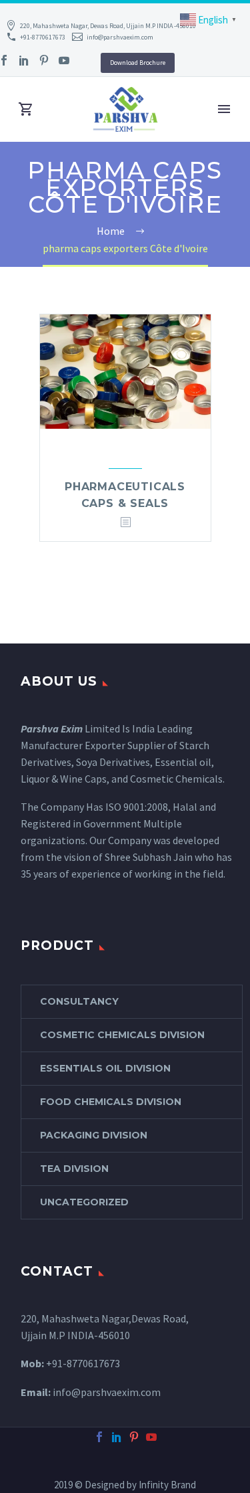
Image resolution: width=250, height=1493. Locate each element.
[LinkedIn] (24, 60)
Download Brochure (137, 62)
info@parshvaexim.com (120, 37)
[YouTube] (64, 60)
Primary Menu (224, 109)
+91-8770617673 (42, 37)
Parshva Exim (52, 728)
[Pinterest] (44, 60)
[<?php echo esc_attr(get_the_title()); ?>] (125, 522)
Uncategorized (84, 1202)
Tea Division (74, 1169)
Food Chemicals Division (110, 1102)
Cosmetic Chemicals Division (122, 1035)
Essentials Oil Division (105, 1068)
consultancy (79, 1001)
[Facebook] (99, 1436)
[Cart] (26, 109)
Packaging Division (93, 1135)
